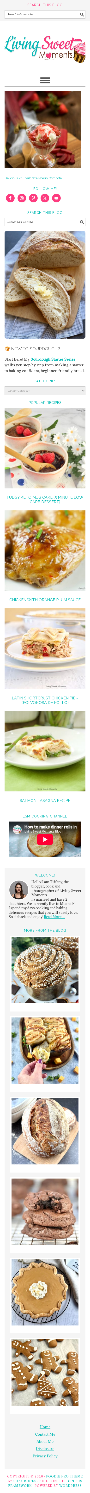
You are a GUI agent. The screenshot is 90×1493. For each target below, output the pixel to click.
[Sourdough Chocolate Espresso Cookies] (45, 1213)
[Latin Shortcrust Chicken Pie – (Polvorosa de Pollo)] (45, 649)
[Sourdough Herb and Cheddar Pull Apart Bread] (45, 1051)
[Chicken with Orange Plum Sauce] (45, 551)
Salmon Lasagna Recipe (45, 800)
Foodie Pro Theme (64, 1476)
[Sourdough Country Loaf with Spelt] (45, 1132)
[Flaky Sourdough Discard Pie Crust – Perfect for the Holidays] (45, 1293)
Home (45, 1426)
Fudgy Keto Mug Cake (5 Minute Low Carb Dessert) (45, 499)
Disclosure (45, 1448)
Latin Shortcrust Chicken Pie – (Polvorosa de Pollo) (45, 700)
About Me (45, 1441)
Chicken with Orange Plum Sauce (45, 600)
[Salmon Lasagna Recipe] (45, 752)
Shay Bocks (24, 1481)
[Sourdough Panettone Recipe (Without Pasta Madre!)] (45, 971)
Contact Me (45, 1434)
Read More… (54, 916)
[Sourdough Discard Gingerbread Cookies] (45, 1373)
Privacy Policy (45, 1456)
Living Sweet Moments (45, 45)
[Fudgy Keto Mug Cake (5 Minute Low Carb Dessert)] (45, 449)
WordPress (70, 1486)
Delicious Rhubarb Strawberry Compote (33, 178)
